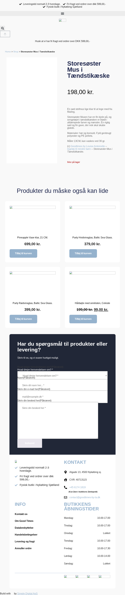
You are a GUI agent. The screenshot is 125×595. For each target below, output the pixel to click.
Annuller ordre (23, 548)
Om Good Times (24, 521)
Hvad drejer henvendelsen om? (40, 367)
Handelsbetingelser (26, 534)
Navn (26, 377)
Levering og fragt (25, 541)
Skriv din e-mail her (33, 389)
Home (8, 52)
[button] (62, 13)
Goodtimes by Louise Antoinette (88, 146)
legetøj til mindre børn (79, 149)
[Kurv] (5, 34)
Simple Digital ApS (27, 593)
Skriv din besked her (34, 400)
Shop (15, 52)
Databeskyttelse (24, 528)
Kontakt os (21, 514)
